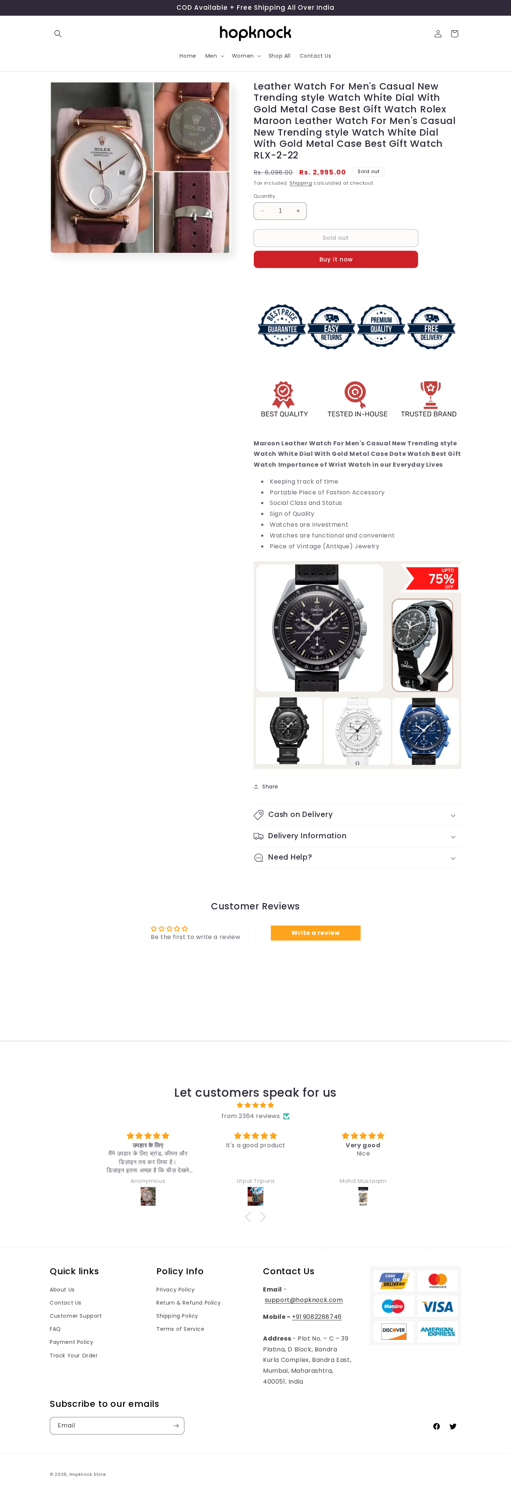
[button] (58, 33)
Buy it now (336, 259)
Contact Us (66, 1302)
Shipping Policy (177, 1316)
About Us (62, 1289)
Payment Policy (71, 1342)
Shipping (301, 183)
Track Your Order (74, 1355)
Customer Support (76, 1316)
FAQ (55, 1329)
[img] (255, 1105)
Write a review (315, 933)
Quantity (264, 196)
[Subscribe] (176, 1426)
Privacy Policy (175, 1289)
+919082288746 (317, 1316)
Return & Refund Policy (188, 1302)
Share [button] (270, 786)
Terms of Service (180, 1329)
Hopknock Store (88, 1474)
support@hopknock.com (304, 1300)
